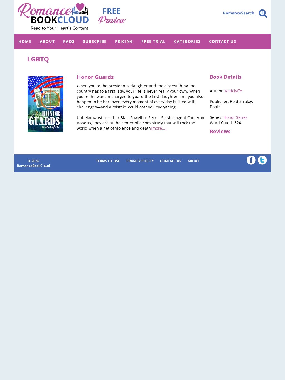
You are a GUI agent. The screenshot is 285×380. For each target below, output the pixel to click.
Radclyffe (233, 90)
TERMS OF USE (108, 161)
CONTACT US (222, 41)
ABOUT (47, 41)
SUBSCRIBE (95, 41)
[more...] (159, 128)
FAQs (69, 41)
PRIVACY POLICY (140, 161)
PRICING (124, 41)
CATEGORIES (187, 41)
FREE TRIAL (153, 41)
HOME (24, 41)
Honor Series (235, 117)
